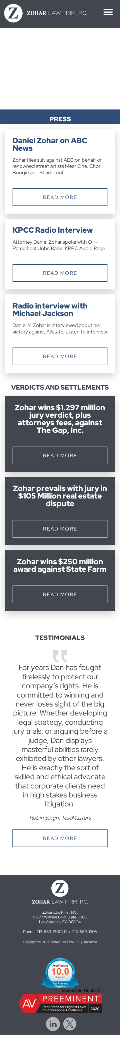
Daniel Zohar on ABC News (50, 144)
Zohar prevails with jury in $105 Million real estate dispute (60, 495)
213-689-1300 (49, 931)
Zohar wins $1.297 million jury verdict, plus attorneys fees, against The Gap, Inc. (60, 419)
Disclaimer (90, 942)
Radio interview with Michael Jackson (50, 309)
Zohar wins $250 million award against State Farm (60, 565)
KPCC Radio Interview (53, 230)
